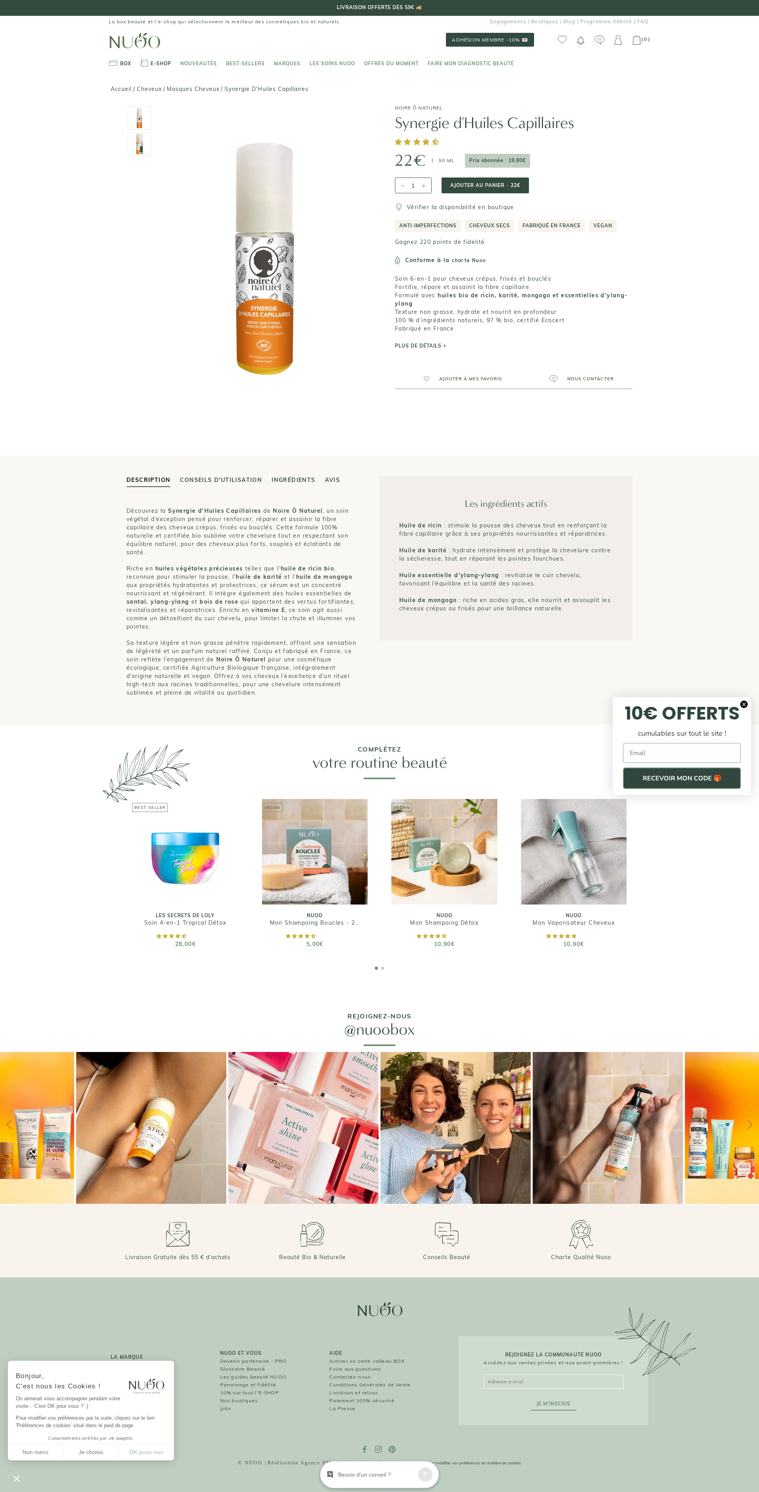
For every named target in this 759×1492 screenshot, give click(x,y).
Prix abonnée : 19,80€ (497, 160)
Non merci (35, 1452)
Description (148, 479)
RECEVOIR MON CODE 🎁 (682, 778)
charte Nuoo (469, 260)
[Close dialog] (744, 704)
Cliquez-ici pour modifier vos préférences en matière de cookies (463, 1463)
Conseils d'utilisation (221, 479)
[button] (418, 142)
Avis (332, 479)
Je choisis (91, 1452)
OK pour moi (146, 1452)
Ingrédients (293, 479)
